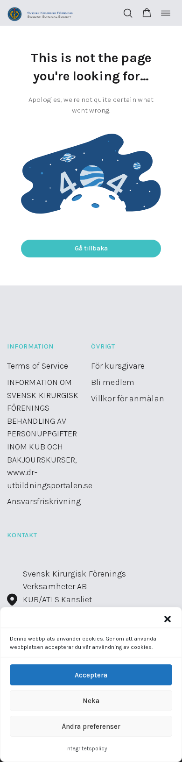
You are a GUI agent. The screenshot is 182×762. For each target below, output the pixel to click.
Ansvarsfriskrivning (44, 501)
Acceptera (91, 675)
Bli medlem (112, 382)
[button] (167, 619)
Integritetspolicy (86, 748)
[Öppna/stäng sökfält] (128, 13)
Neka (91, 701)
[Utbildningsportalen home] (40, 13)
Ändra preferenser (91, 726)
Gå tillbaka (91, 248)
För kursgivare (118, 366)
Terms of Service (37, 366)
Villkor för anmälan (127, 398)
